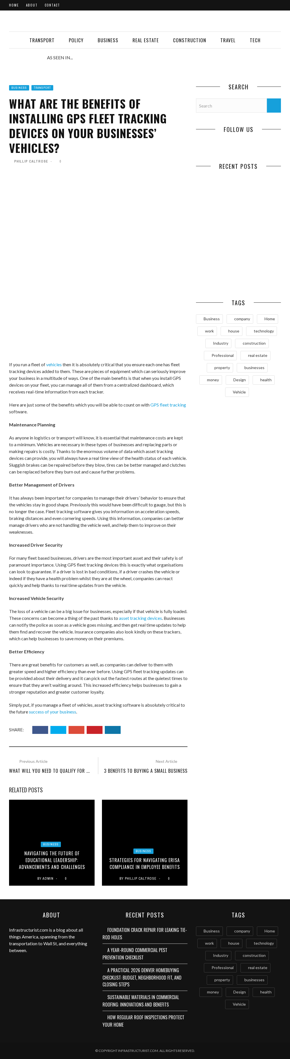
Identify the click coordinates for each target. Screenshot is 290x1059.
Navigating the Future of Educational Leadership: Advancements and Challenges (52, 860)
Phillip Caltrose (31, 161)
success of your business (52, 711)
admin (48, 878)
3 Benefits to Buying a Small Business (145, 770)
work (209, 331)
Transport (42, 40)
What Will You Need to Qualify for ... (49, 770)
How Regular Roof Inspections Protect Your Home (217, 278)
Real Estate (146, 40)
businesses (254, 367)
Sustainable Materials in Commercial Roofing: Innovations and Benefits (141, 1001)
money (213, 379)
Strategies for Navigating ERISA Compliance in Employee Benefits (144, 863)
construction (254, 343)
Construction (189, 40)
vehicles (54, 364)
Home (14, 5)
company (242, 318)
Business (108, 40)
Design (239, 379)
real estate (257, 355)
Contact (52, 5)
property (222, 367)
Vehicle (239, 392)
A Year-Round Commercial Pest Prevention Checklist (259, 206)
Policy (76, 40)
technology (264, 331)
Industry (220, 343)
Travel (228, 40)
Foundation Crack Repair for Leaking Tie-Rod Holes (217, 203)
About (32, 5)
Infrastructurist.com (28, 929)
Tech (255, 40)
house (233, 331)
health (266, 379)
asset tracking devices (140, 618)
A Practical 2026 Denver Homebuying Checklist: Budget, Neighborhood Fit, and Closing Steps (142, 977)
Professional (223, 355)
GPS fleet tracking (168, 404)
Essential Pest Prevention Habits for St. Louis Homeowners (260, 278)
